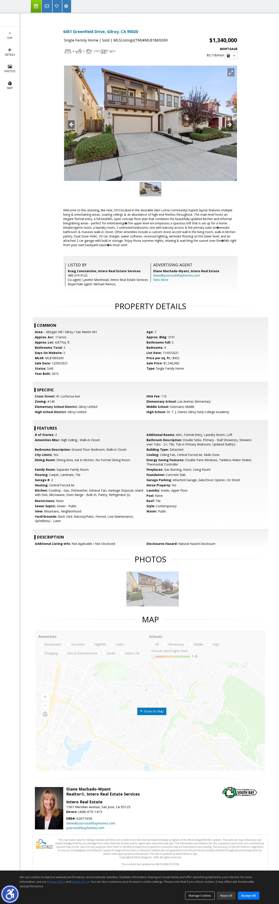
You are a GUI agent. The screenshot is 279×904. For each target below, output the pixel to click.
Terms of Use (80, 882)
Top (9, 38)
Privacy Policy (56, 882)
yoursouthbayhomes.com (85, 828)
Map (10, 88)
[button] (10, 894)
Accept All (248, 895)
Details (10, 55)
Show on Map (153, 711)
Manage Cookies (200, 895)
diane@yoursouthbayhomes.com (176, 275)
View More (160, 280)
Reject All (226, 895)
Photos (10, 71)
